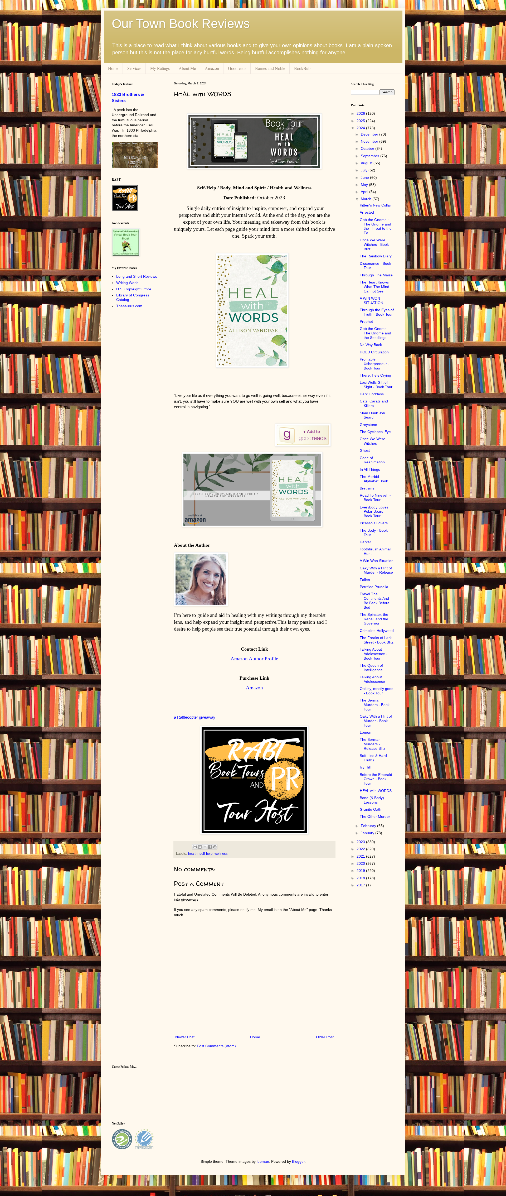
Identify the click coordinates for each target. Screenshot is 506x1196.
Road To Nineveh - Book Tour (375, 497)
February (369, 826)
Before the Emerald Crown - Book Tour (376, 779)
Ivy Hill (365, 767)
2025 (361, 121)
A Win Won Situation (376, 561)
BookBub (302, 68)
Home (113, 68)
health (192, 854)
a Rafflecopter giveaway (194, 717)
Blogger (298, 1161)
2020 (361, 863)
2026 (361, 113)
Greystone (368, 424)
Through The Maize (376, 275)
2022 (361, 849)
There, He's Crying (375, 375)
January (368, 833)
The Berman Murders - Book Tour (375, 704)
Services (134, 68)
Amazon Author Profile (254, 658)
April (365, 192)
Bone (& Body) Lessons (372, 800)
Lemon (365, 732)
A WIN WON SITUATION (371, 300)
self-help (206, 854)
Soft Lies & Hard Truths (373, 757)
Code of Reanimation (372, 460)
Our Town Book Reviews (181, 24)
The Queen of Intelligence (371, 667)
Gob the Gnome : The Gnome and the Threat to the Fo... (376, 226)
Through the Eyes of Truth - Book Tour (377, 312)
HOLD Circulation (374, 352)
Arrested (367, 212)
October (368, 148)
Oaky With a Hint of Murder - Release (376, 570)
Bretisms (367, 488)
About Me (187, 68)
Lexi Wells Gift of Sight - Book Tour (376, 384)
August (367, 163)
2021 (361, 856)
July (364, 170)
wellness (221, 854)
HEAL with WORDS (376, 791)
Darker (365, 542)
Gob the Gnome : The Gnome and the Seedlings (375, 333)
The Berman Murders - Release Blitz (372, 744)
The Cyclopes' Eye (375, 432)
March (366, 199)
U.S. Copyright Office (133, 289)
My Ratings (160, 68)
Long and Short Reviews (136, 276)
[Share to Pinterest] (214, 846)
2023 (361, 842)
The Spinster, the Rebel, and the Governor (374, 619)
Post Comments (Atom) (216, 1046)
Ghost (365, 450)
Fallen (365, 580)
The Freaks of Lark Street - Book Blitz (376, 640)
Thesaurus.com (129, 306)
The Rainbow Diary (376, 256)
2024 (361, 128)
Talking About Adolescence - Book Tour (373, 653)
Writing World (127, 283)
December (370, 134)
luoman (263, 1161)
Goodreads (237, 68)
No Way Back (371, 345)
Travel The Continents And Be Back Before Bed (375, 600)
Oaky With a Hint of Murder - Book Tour (376, 720)
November (370, 141)
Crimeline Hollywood (377, 630)
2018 (361, 878)
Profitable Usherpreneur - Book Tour (374, 363)
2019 (361, 870)
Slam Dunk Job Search (372, 415)
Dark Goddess (372, 394)
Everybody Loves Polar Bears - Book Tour (374, 511)
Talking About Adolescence (372, 679)
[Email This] (194, 846)
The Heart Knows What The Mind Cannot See (374, 286)
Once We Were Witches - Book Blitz (374, 244)
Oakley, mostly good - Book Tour (376, 690)
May (365, 184)
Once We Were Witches (372, 441)
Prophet (366, 321)
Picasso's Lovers (374, 523)
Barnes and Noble (270, 68)
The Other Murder (375, 816)
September (370, 156)
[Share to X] (204, 846)
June (365, 177)
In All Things (370, 469)
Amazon (212, 68)
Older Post (325, 1037)
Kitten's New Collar (375, 205)
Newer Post (184, 1037)
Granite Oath (370, 809)
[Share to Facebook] (209, 846)
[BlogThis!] (199, 846)
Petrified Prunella (374, 587)
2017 (361, 885)
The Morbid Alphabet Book (374, 478)
